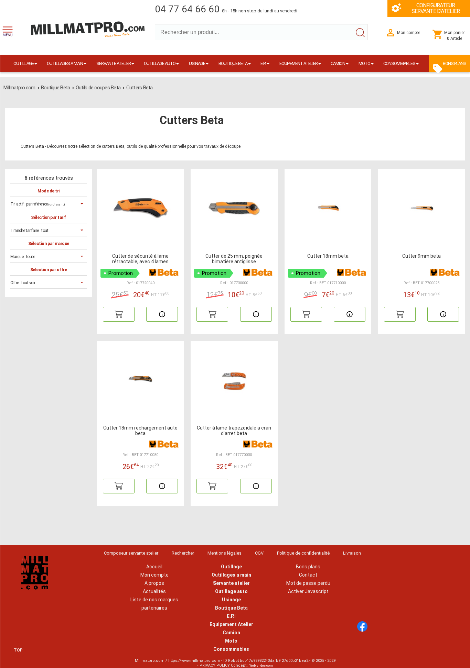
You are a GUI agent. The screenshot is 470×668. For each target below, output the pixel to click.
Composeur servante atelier (131, 553)
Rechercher (183, 553)
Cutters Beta (139, 88)
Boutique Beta (55, 88)
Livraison (352, 553)
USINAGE (197, 63)
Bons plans (308, 566)
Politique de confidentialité (303, 553)
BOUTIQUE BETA (232, 63)
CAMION (338, 63)
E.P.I (263, 63)
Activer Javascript (308, 591)
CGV (259, 553)
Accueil (154, 566)
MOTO (364, 63)
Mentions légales (224, 553)
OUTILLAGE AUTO (159, 63)
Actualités (154, 591)
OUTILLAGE (23, 63)
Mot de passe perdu (308, 583)
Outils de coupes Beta (98, 88)
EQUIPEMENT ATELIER (298, 63)
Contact (308, 575)
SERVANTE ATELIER (113, 63)
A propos (154, 583)
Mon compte (154, 575)
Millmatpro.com (19, 88)
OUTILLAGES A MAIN (65, 63)
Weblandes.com (261, 665)
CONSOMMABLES (399, 63)
